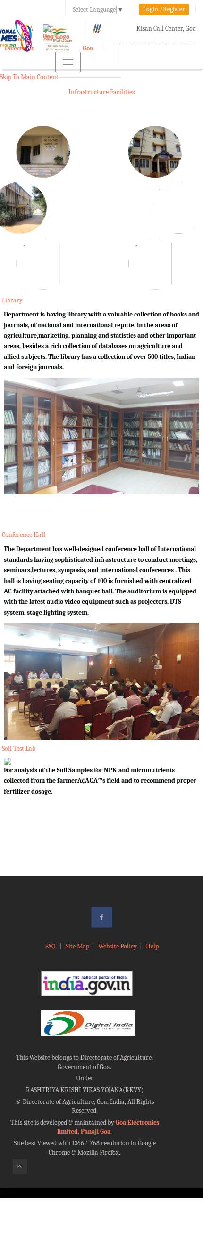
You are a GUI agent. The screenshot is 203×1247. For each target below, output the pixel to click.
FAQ (51, 946)
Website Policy (117, 946)
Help (152, 946)
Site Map (77, 946)
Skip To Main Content (29, 77)
